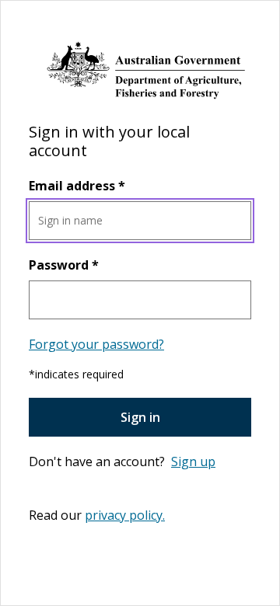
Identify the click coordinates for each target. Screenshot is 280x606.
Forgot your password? (96, 344)
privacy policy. (125, 515)
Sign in (140, 417)
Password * (64, 264)
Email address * (77, 185)
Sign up (193, 461)
